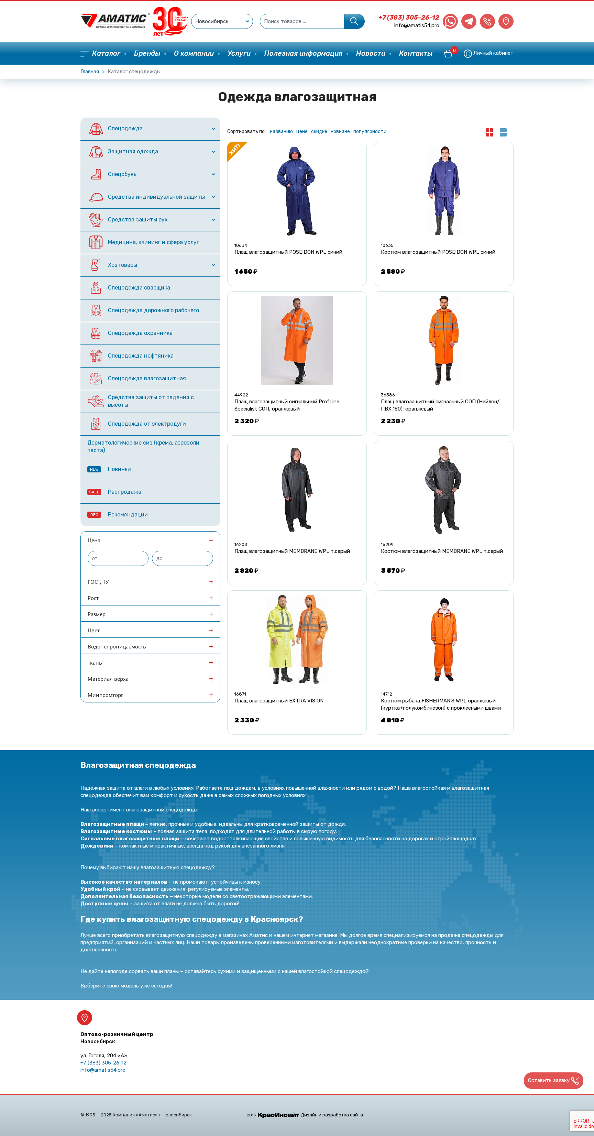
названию (281, 131)
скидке (319, 131)
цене (302, 131)
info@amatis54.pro (416, 25)
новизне (340, 131)
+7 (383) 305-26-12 (408, 17)
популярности (369, 131)
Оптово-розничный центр (116, 1038)
